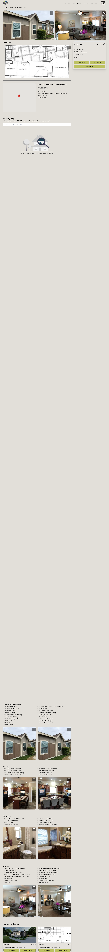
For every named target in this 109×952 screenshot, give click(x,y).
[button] (19, 96)
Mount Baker (22, 7)
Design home (28, 950)
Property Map (77, 3)
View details (42, 97)
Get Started (94, 3)
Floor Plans (67, 3)
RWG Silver (13, 7)
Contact (86, 3)
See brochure (81, 63)
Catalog (5, 7)
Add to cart (97, 63)
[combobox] (37, 124)
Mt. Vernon (41, 91)
